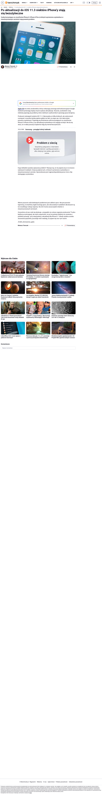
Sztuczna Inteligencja (61, 2)
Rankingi (49, 2)
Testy (42, 2)
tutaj (31, 792)
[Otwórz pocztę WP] (84, 2)
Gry (71, 2)
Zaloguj (94, 2)
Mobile (24, 2)
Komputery (33, 2)
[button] (88, 3)
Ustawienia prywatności (75, 782)
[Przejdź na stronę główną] (2, 4)
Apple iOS (21, 109)
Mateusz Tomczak (10, 66)
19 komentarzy (63, 67)
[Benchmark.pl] (13, 2)
